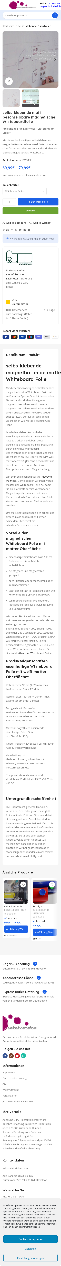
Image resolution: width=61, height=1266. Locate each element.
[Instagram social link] (11, 1055)
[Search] (55, 15)
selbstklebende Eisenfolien (34, 26)
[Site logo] (22, 4)
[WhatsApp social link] (23, 1055)
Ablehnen (30, 1248)
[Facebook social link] (12, 230)
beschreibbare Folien (15, 909)
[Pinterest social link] (20, 230)
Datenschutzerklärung (15, 1078)
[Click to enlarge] (9, 81)
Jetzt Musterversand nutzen (18, 1101)
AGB (5, 1083)
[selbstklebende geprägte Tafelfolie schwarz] (16, 892)
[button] (6, 59)
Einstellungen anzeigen (30, 1258)
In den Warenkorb (38, 201)
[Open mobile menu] (4, 5)
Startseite (8, 26)
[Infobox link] (20, 964)
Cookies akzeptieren (31, 1239)
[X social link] (16, 230)
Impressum (9, 1072)
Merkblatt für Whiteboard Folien (33, 653)
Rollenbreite (10, 185)
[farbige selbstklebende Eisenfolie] (45, 892)
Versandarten (10, 1095)
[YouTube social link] (17, 1055)
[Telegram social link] (29, 230)
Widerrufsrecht (11, 1089)
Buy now (30, 210)
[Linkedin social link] (25, 230)
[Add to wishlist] (23, 884)
